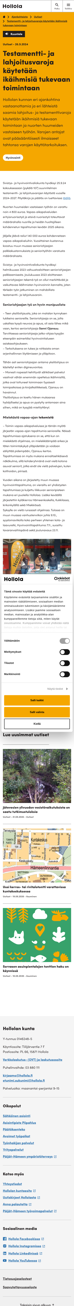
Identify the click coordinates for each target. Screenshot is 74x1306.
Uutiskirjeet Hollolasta (21, 1198)
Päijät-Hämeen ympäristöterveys (29, 1157)
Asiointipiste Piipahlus (19, 1123)
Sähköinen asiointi (16, 1116)
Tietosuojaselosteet (17, 1279)
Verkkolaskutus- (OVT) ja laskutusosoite (32, 1060)
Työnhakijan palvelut (18, 1143)
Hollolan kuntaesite (19, 1191)
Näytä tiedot (55, 688)
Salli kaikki (37, 700)
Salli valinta (37, 712)
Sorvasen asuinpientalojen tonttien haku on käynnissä (36, 969)
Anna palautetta (17, 1205)
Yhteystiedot (12, 1184)
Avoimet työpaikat (16, 1136)
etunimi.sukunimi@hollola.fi (24, 1081)
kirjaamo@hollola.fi (18, 1076)
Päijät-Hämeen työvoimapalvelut (29, 1212)
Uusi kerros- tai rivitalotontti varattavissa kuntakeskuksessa (34, 889)
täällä (66, 198)
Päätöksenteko (14, 1130)
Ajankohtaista (20, 17)
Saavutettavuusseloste (20, 1287)
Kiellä (37, 723)
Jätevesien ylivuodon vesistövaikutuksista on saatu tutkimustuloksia (36, 810)
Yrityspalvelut (13, 1150)
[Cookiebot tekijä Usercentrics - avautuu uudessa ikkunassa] (54, 579)
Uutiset (38, 17)
